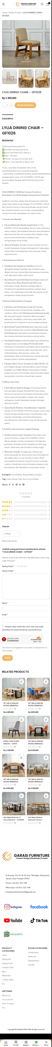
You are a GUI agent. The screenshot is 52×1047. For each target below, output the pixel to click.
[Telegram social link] (23, 485)
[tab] (7, 118)
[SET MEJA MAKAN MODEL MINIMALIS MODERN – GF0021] (13, 689)
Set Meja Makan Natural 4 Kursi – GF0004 (35, 819)
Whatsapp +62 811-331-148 (18, 887)
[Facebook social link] (9, 485)
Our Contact (7, 999)
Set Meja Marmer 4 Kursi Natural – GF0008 (13, 818)
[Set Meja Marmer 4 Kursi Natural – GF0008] (13, 803)
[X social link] (13, 485)
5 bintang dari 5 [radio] (26, 566)
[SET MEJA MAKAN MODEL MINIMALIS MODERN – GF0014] (13, 765)
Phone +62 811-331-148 (16, 883)
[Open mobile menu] (3, 4)
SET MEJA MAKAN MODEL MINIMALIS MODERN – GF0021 (11, 705)
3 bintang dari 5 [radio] (22, 566)
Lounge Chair (8, 967)
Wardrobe (6, 975)
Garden (31, 965)
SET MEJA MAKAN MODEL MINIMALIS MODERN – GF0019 (36, 705)
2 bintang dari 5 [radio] (20, 566)
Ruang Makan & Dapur (32, 474)
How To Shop (8, 1003)
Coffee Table (7, 979)
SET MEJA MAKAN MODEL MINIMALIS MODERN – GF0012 (36, 781)
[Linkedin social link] (20, 485)
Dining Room (33, 960)
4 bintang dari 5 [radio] (24, 566)
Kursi (25, 479)
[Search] (42, 4)
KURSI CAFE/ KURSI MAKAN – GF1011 (11, 742)
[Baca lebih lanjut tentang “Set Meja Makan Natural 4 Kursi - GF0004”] (46, 795)
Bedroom (32, 956)
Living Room (33, 952)
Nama (5, 603)
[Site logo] (26, 4)
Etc (3, 983)
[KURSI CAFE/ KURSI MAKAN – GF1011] (13, 727)
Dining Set (6, 959)
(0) (15, 709)
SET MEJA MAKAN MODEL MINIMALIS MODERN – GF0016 (36, 743)
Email (5, 614)
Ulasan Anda (8, 570)
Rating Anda (8, 566)
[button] (5, 44)
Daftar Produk (15, 12)
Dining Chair (17, 479)
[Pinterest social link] (16, 485)
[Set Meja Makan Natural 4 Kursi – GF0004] (38, 803)
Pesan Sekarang (25, 105)
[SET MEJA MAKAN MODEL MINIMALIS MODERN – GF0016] (38, 727)
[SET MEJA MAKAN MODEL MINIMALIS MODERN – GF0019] (38, 689)
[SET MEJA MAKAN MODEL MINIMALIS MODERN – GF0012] (38, 765)
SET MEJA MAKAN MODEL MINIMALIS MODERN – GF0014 (11, 781)
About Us (6, 995)
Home (4, 12)
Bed (4, 971)
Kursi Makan (16, 474)
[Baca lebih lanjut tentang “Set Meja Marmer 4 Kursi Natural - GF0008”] (21, 795)
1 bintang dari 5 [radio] (18, 566)
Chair (8, 479)
